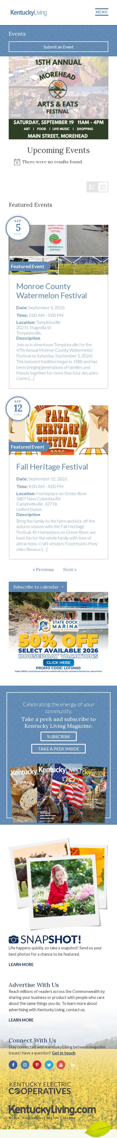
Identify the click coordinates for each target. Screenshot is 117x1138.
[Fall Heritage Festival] (58, 430)
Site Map (69, 1118)
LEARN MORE (21, 1020)
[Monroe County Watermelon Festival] (58, 250)
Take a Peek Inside (58, 748)
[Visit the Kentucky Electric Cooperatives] (40, 1088)
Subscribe (58, 736)
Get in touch (63, 1053)
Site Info (52, 1118)
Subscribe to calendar (36, 587)
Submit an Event (58, 46)
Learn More (21, 964)
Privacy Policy (32, 1118)
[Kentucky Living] (29, 12)
